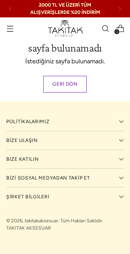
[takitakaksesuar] (65, 28)
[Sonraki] (119, 8)
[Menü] (10, 28)
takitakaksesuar (41, 221)
